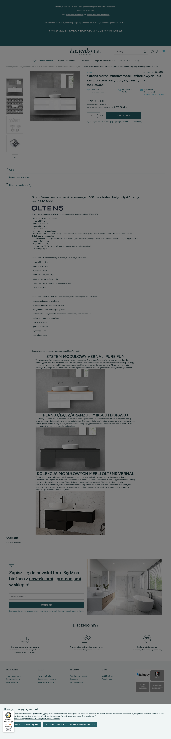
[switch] (8, 729)
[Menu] (12, 712)
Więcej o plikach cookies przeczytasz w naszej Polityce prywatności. (32, 719)
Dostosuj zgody (54, 724)
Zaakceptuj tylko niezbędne (22, 724)
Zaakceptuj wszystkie (82, 724)
